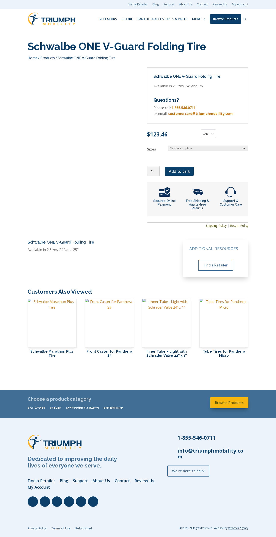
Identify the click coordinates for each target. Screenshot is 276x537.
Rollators (108, 19)
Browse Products (225, 19)
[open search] (244, 19)
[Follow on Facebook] (33, 501)
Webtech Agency (238, 528)
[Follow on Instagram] (69, 501)
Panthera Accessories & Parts (162, 19)
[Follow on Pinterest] (93, 501)
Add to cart (179, 171)
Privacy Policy (37, 528)
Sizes (151, 149)
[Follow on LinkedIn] (45, 501)
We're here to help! (188, 471)
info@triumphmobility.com (210, 453)
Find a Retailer (216, 265)
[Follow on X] (57, 501)
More (196, 19)
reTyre (127, 19)
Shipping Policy (216, 225)
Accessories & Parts (82, 408)
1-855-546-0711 (196, 437)
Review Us (220, 4)
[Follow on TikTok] (81, 501)
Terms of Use (61, 528)
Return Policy (239, 225)
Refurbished (113, 408)
